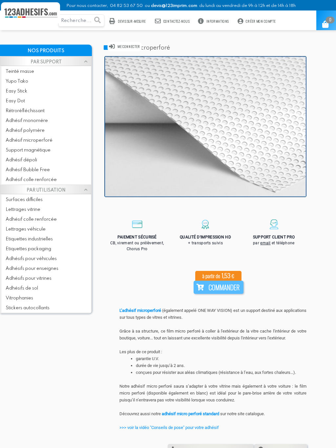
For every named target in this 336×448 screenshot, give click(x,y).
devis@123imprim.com (174, 6)
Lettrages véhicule (26, 229)
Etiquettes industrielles (29, 239)
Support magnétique (28, 150)
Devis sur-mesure (132, 21)
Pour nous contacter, (87, 6)
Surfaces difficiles (24, 199)
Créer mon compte (261, 21)
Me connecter (128, 46)
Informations (217, 21)
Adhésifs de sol (22, 288)
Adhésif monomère (27, 120)
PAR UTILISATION (46, 190)
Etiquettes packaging (28, 249)
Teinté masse (20, 71)
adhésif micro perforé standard (191, 413)
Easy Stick (16, 91)
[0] (321, 22)
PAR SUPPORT (46, 62)
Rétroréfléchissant (25, 111)
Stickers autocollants (28, 308)
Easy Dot (15, 101)
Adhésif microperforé (29, 140)
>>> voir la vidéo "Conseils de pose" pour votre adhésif (169, 427)
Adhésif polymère (25, 130)
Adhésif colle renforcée (31, 179)
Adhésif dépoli (21, 160)
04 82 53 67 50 (126, 6)
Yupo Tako (17, 81)
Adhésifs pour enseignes (32, 268)
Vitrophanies (19, 298)
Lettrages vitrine (23, 209)
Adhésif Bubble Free (28, 170)
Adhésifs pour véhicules (31, 258)
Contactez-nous (176, 21)
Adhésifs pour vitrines (29, 278)
